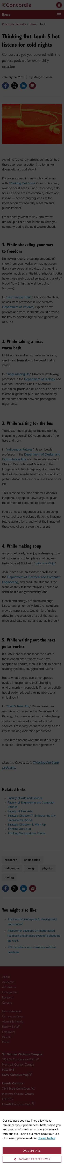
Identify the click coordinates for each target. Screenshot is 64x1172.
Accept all (32, 1150)
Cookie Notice (46, 1138)
